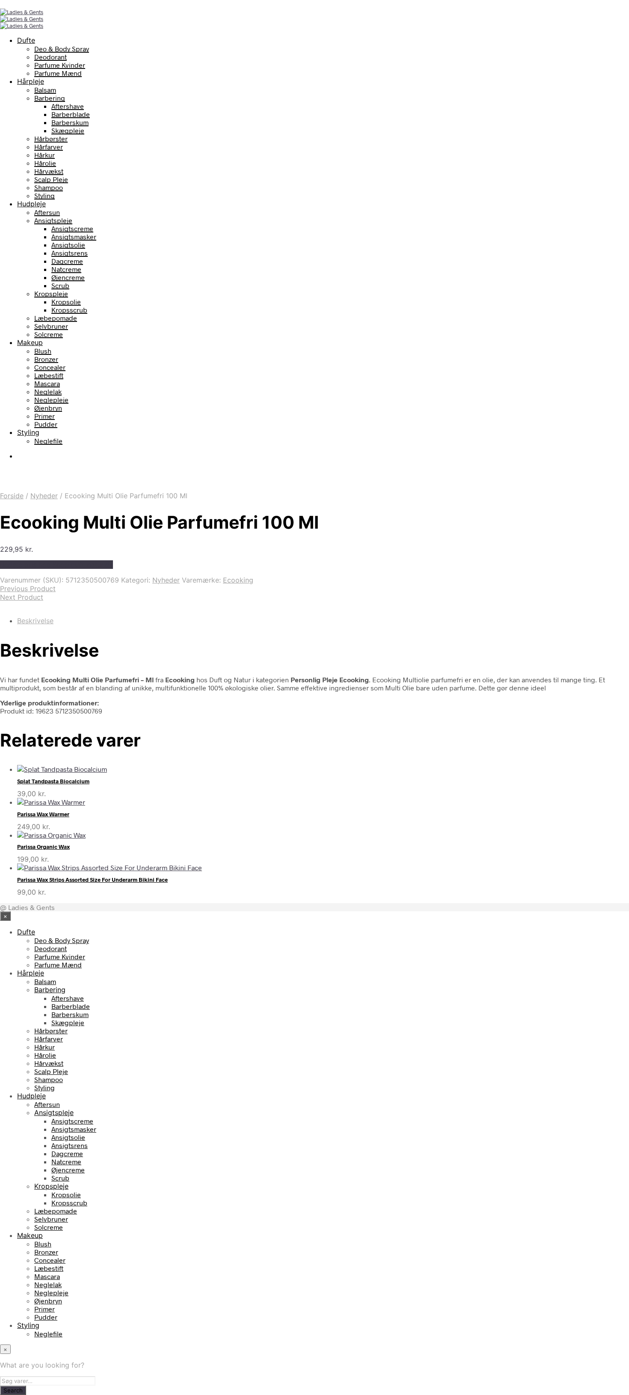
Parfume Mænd (58, 73)
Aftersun (47, 212)
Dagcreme (67, 261)
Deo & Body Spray (61, 49)
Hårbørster (51, 138)
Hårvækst (48, 171)
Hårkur (44, 155)
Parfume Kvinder (59, 65)
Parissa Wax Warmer (43, 814)
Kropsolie (66, 301)
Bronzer (46, 359)
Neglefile (48, 441)
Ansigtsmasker (73, 236)
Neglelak (48, 391)
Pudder (45, 424)
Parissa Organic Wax (43, 846)
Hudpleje (31, 203)
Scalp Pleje (51, 179)
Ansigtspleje (53, 220)
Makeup (30, 342)
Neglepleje (51, 400)
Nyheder (44, 495)
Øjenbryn (48, 408)
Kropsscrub (69, 310)
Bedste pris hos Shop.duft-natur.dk (56, 564)
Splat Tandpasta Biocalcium (53, 781)
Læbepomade (55, 318)
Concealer (49, 367)
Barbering (49, 98)
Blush (42, 351)
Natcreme (66, 269)
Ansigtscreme (72, 228)
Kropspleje (51, 293)
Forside (12, 495)
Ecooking (238, 580)
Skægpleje (67, 130)
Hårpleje (30, 81)
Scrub (60, 285)
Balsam (45, 90)
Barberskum (70, 122)
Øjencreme (68, 277)
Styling (44, 195)
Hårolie (45, 163)
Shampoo (48, 187)
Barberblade (70, 114)
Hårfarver (48, 147)
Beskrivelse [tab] (35, 620)
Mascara (47, 383)
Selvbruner (51, 326)
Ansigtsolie (68, 245)
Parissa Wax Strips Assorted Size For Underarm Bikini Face (92, 879)
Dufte (26, 40)
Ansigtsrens (69, 253)
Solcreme (48, 334)
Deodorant (50, 57)
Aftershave (67, 106)
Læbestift (48, 375)
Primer (44, 416)
